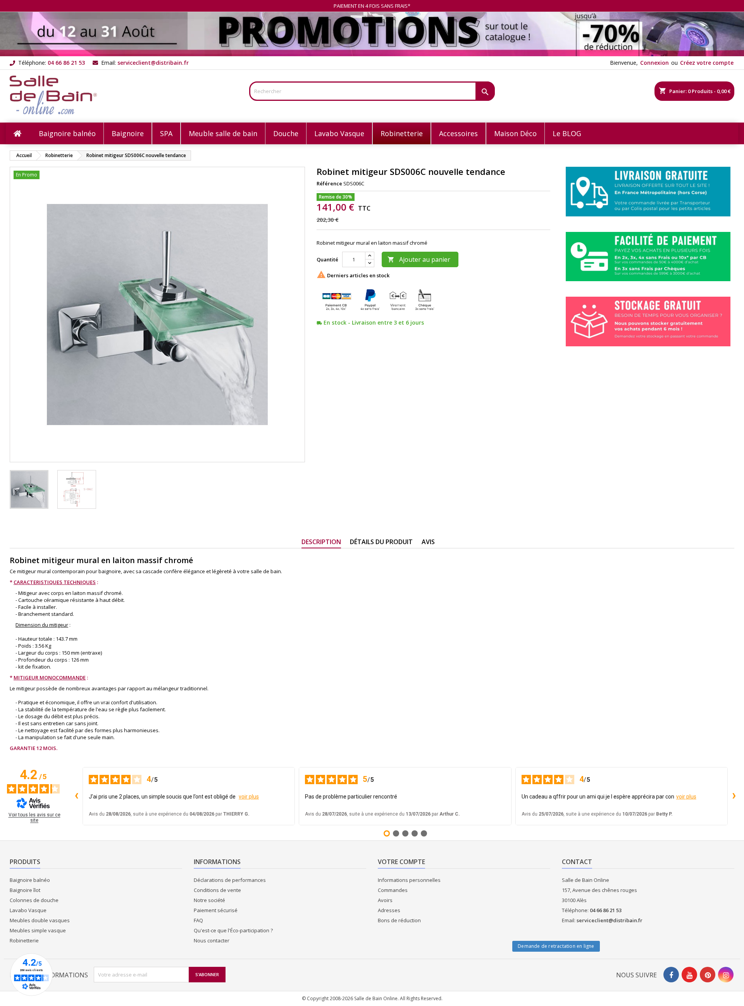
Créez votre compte (707, 62)
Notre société (209, 900)
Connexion (654, 62)
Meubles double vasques (40, 920)
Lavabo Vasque (28, 910)
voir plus (249, 796)
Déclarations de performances (230, 879)
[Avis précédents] (76, 796)
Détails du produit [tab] (381, 542)
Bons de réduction (399, 920)
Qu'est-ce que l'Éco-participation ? (233, 930)
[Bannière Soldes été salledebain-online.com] (372, 33)
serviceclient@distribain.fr (153, 62)
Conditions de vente (217, 890)
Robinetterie (24, 940)
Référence (329, 183)
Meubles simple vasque (38, 930)
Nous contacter (211, 940)
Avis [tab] (428, 542)
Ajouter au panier (419, 259)
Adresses (389, 910)
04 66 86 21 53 (66, 62)
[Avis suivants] (733, 796)
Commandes (393, 890)
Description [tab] (321, 542)
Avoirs (385, 900)
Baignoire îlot (25, 890)
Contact (577, 861)
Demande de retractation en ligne (556, 946)
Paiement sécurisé (216, 910)
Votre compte (401, 861)
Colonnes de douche (34, 900)
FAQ (198, 920)
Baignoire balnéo (30, 879)
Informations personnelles (409, 879)
